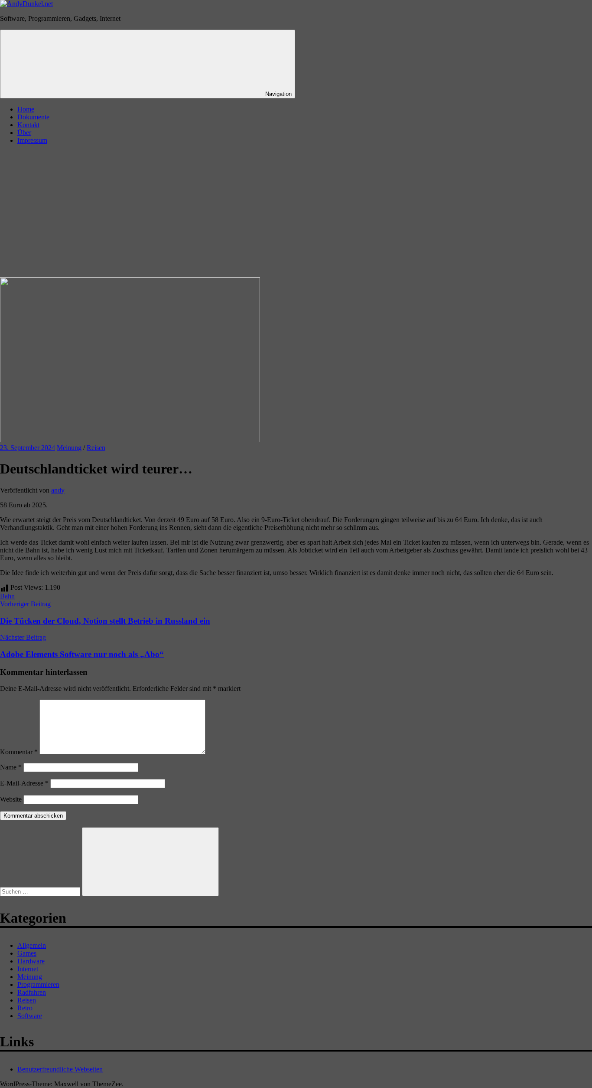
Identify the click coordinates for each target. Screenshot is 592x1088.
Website (11, 799)
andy (58, 490)
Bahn (7, 596)
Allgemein (31, 945)
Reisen (96, 447)
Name (11, 767)
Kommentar (19, 752)
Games (26, 953)
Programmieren (38, 984)
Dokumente (33, 117)
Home (25, 109)
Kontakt (28, 124)
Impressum (32, 140)
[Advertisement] (296, 212)
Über (24, 132)
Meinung (69, 447)
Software (29, 1015)
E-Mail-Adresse (24, 783)
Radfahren (31, 992)
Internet (27, 969)
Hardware (31, 961)
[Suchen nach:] (41, 891)
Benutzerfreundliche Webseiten (60, 1069)
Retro (25, 1008)
